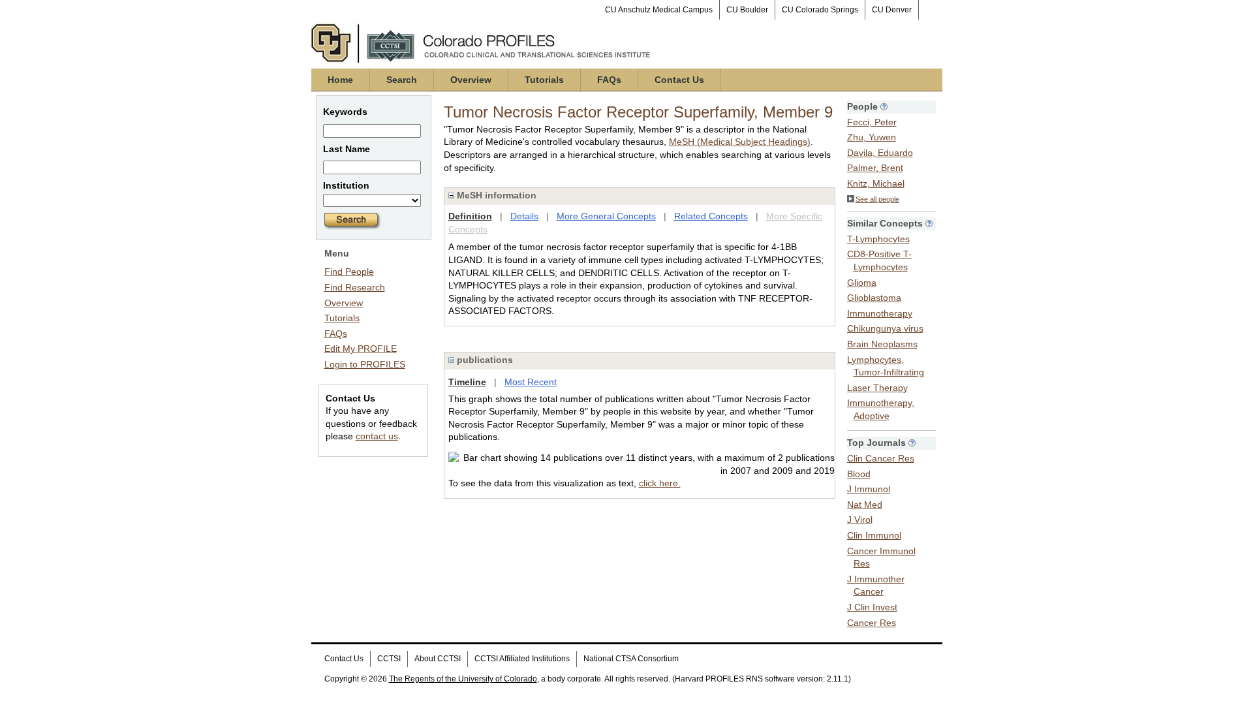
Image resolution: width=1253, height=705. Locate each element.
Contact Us (679, 79)
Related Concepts (711, 216)
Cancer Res (871, 623)
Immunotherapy (879, 313)
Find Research (354, 287)
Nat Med (864, 504)
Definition (470, 216)
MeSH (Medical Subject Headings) (740, 141)
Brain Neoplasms (882, 344)
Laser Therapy (877, 388)
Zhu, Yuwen (871, 137)
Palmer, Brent (875, 168)
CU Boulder (747, 9)
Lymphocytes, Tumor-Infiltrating (885, 366)
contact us (377, 436)
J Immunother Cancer (876, 585)
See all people (877, 199)
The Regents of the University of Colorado (463, 678)
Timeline (467, 382)
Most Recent (530, 382)
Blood (859, 474)
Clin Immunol (874, 535)
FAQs (609, 79)
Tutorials (544, 79)
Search (401, 79)
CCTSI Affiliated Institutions (522, 658)
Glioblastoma (874, 297)
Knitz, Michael (876, 183)
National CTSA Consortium (631, 658)
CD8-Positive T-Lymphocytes (879, 260)
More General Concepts (606, 216)
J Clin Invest (872, 607)
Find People (349, 271)
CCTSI (389, 658)
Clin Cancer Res (880, 458)
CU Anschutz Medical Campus (659, 9)
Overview (470, 79)
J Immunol (868, 489)
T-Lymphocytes (878, 239)
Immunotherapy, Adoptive (880, 409)
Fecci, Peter (872, 122)
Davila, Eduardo (880, 153)
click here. (660, 483)
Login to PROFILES (364, 364)
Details (524, 216)
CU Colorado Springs (820, 9)
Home (340, 79)
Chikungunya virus (885, 328)
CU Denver (892, 9)
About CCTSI (437, 658)
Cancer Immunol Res (881, 557)
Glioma (861, 282)
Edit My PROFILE (360, 348)
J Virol (860, 519)
